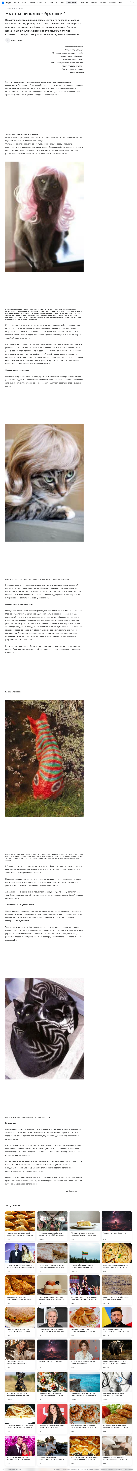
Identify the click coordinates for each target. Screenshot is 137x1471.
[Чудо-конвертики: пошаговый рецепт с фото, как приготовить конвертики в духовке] (20, 1226)
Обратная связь (128, 1469)
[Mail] (3, 2)
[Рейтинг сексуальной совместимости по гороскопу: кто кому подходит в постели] (52, 1451)
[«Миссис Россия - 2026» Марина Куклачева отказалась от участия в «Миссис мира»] (85, 1290)
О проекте (57, 1469)
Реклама (18, 1469)
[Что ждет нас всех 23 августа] (52, 1355)
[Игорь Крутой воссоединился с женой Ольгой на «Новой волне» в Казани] (20, 1258)
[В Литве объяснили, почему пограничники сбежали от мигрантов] (85, 1258)
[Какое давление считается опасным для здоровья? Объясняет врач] (117, 1387)
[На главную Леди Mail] (7, 2)
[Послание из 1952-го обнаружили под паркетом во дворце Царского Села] (117, 1290)
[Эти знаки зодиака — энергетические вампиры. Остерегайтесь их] (20, 1355)
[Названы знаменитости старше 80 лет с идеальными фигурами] (52, 1322)
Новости (20, 8)
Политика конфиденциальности (90, 1469)
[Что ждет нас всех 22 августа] (117, 1226)
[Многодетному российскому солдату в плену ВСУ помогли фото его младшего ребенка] (52, 1226)
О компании (11, 1469)
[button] (44, 217)
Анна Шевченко (17, 40)
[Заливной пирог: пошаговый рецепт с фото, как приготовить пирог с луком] (20, 1322)
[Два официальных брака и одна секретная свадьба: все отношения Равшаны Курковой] (52, 1419)
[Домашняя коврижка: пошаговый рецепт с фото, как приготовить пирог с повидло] (20, 1419)
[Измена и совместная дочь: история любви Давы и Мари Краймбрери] (20, 1451)
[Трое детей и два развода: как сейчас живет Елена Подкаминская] (85, 1355)
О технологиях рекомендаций (70, 1469)
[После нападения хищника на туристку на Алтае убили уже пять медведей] (117, 1355)
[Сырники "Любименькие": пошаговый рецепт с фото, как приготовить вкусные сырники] (85, 1322)
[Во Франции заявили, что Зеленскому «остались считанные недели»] (117, 1322)
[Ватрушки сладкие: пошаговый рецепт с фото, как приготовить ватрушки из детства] (85, 1419)
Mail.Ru (4, 1469)
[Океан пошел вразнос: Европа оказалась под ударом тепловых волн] (85, 1387)
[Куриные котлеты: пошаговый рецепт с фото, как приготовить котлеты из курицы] (117, 1419)
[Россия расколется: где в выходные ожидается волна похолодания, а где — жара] (20, 1387)
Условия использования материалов (111, 1469)
